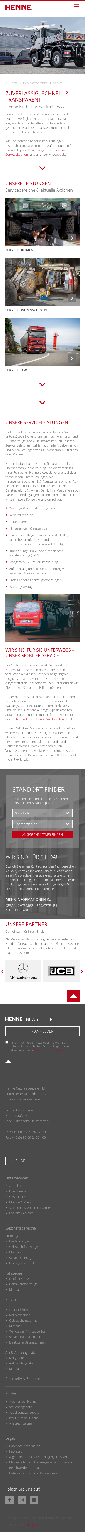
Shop (20, 1160)
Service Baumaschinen (25, 1337)
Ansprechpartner (21, 1423)
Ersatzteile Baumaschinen (27, 1342)
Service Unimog (20, 1257)
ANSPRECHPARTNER (20, 910)
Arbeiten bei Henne (23, 1401)
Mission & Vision (20, 1202)
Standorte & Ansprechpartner (30, 1207)
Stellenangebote (20, 1407)
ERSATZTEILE (46, 905)
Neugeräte (16, 1358)
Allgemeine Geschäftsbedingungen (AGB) (38, 1457)
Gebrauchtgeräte (21, 1363)
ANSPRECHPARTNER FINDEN (42, 834)
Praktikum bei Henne (24, 1418)
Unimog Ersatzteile (22, 1263)
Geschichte (17, 1196)
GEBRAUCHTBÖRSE (20, 905)
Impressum (17, 1451)
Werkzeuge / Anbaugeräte (27, 1331)
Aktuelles (15, 1186)
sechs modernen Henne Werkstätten (37, 719)
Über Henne (18, 1191)
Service (11, 1299)
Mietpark (15, 1252)
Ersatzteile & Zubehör (22, 1378)
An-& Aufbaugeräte (20, 1352)
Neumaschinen (19, 1315)
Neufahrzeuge (19, 1241)
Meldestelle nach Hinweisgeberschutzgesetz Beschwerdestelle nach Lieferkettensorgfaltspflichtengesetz (40, 1467)
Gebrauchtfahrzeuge (23, 1247)
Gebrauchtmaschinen (24, 1320)
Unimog (11, 1235)
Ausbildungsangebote (24, 1412)
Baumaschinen (17, 1309)
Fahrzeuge (13, 1273)
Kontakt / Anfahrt (21, 1213)
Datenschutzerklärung (48, 1050)
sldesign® (32, 1524)
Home (13, 83)
